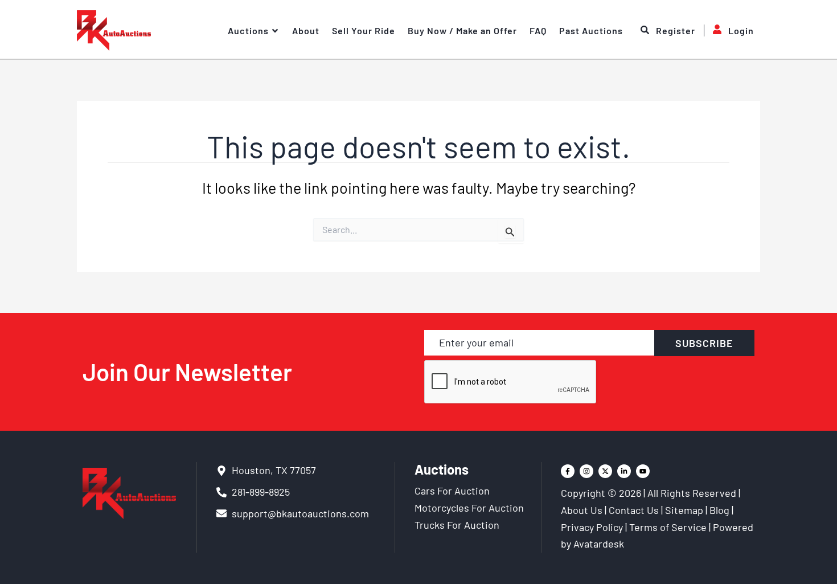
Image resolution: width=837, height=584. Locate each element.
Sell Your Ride (363, 30)
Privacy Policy (592, 527)
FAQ (538, 30)
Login (741, 30)
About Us (581, 510)
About (305, 30)
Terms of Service (668, 527)
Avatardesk (598, 543)
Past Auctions (591, 30)
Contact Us (634, 510)
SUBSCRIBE (704, 343)
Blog (719, 510)
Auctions (248, 30)
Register (675, 30)
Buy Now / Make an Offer (462, 30)
